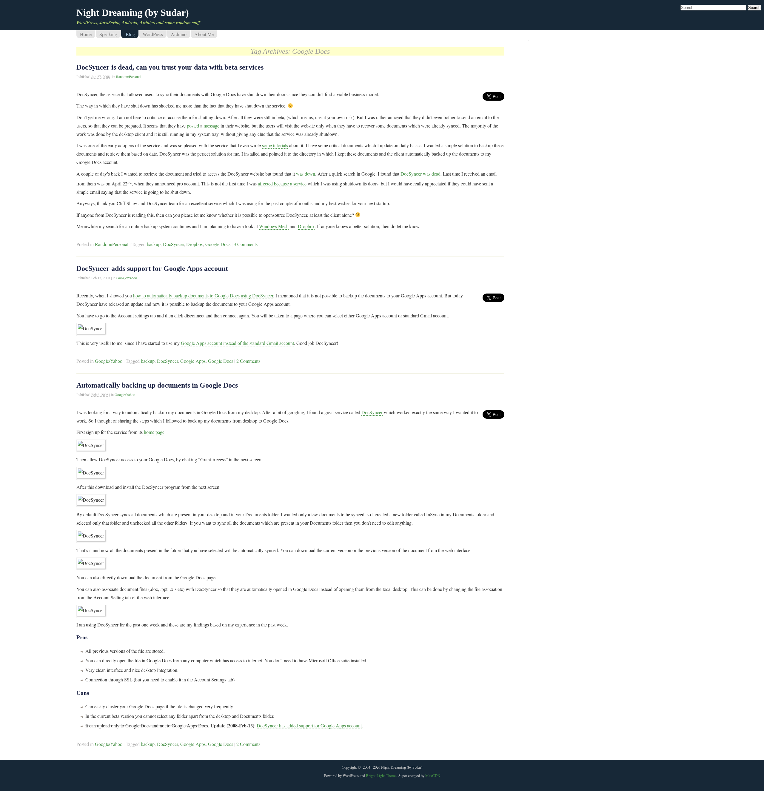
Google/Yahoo (126, 277)
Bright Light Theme (381, 775)
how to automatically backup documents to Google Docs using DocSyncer (203, 295)
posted (193, 125)
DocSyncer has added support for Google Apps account (309, 725)
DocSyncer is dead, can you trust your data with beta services (170, 67)
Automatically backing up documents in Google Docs (157, 385)
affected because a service (282, 183)
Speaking (108, 34)
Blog (130, 34)
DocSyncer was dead (420, 174)
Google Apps (193, 361)
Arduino (179, 34)
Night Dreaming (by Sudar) (132, 12)
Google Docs (217, 244)
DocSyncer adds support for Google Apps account (152, 268)
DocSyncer (173, 244)
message (211, 125)
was (300, 174)
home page (154, 432)
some (267, 145)
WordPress (153, 34)
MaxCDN (432, 775)
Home (86, 34)
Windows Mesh (274, 226)
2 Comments (248, 361)
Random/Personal (128, 76)
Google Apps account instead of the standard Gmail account (237, 343)
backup (154, 244)
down (310, 174)
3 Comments (246, 244)
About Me (204, 34)
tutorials (280, 145)
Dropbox (306, 226)
